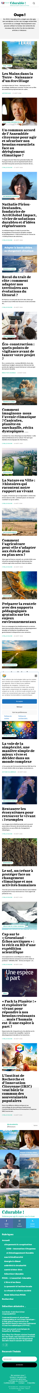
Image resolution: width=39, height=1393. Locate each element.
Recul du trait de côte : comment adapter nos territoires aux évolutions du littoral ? (16, 286)
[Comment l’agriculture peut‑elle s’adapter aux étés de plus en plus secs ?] (19, 522)
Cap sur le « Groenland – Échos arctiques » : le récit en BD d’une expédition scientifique (19, 943)
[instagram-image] (10, 1140)
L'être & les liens (9, 736)
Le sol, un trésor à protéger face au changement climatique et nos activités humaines (19, 877)
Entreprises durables (11, 196)
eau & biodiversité (9, 532)
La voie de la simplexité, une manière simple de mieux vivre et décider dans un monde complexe (18, 752)
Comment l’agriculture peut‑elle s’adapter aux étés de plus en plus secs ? (19, 547)
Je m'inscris (19, 1365)
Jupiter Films (6, 93)
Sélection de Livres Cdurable (13, 926)
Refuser (19, 707)
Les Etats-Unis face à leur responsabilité (13, 1313)
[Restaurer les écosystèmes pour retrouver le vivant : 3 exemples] (19, 790)
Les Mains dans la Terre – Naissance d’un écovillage (17, 77)
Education (7, 596)
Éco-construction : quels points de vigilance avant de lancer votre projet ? (18, 351)
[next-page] (6, 1345)
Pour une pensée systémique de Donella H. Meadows (16, 1330)
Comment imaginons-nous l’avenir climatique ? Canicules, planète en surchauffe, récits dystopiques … (19, 420)
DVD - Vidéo (7, 66)
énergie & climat (9, 269)
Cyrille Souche (7, 167)
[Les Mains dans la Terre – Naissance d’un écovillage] (19, 55)
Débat (5, 993)
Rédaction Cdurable (9, 373)
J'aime (6, 1219)
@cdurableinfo (12, 1124)
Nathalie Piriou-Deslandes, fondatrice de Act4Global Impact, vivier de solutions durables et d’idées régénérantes (19, 215)
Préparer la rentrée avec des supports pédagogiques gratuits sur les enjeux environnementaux (19, 612)
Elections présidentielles (12, 122)
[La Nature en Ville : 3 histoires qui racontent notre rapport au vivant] (19, 462)
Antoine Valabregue (9, 772)
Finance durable (9, 336)
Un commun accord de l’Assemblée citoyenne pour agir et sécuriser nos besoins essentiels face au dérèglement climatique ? (19, 142)
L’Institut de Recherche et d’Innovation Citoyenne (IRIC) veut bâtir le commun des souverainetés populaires (17, 1088)
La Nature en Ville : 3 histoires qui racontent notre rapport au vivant (18, 485)
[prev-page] (3, 1345)
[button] (36, 676)
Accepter (19, 701)
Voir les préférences (19, 712)
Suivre (36, 1125)
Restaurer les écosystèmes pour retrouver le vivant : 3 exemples (19, 813)
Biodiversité (7, 472)
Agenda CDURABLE (9, 1068)
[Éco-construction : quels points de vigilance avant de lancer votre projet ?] (19, 326)
